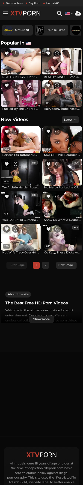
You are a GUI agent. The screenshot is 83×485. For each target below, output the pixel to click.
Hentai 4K (52, 3)
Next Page (65, 265)
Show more (41, 319)
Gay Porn (34, 3)
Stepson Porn (14, 3)
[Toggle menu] (5, 13)
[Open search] (59, 13)
